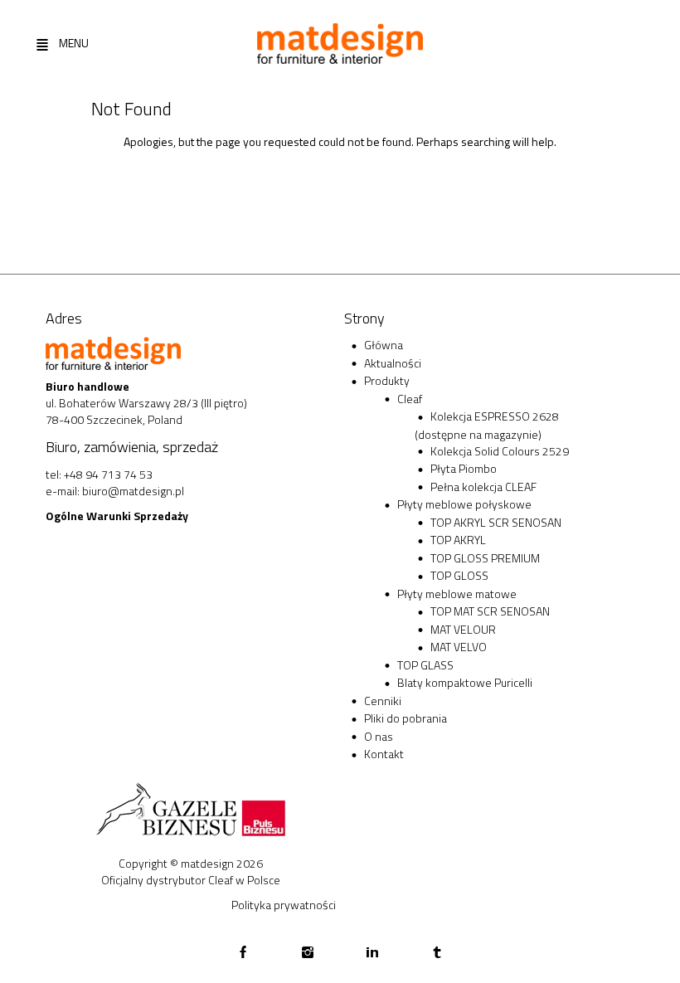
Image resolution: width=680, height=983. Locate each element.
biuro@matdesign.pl (133, 490)
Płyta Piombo (463, 468)
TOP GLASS (425, 665)
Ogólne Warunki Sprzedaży (117, 515)
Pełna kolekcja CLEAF (483, 486)
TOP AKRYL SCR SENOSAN (495, 522)
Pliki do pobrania (405, 718)
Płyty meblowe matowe (457, 593)
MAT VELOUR (463, 629)
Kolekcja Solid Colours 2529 (499, 451)
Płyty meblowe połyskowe (464, 504)
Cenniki (382, 700)
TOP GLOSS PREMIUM (485, 558)
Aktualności (392, 363)
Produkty (387, 380)
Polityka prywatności (283, 904)
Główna (383, 344)
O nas (378, 736)
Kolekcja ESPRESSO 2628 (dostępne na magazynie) (487, 425)
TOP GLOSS (459, 575)
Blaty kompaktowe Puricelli (464, 682)
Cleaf (409, 398)
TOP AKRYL (458, 539)
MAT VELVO (458, 646)
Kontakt (384, 753)
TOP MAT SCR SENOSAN (490, 611)
